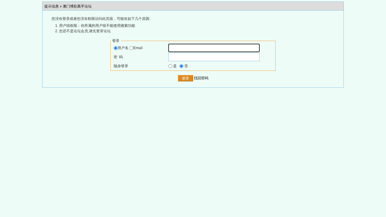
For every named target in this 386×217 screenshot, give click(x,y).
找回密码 (201, 78)
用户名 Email (130, 48)
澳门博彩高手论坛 (77, 6)
